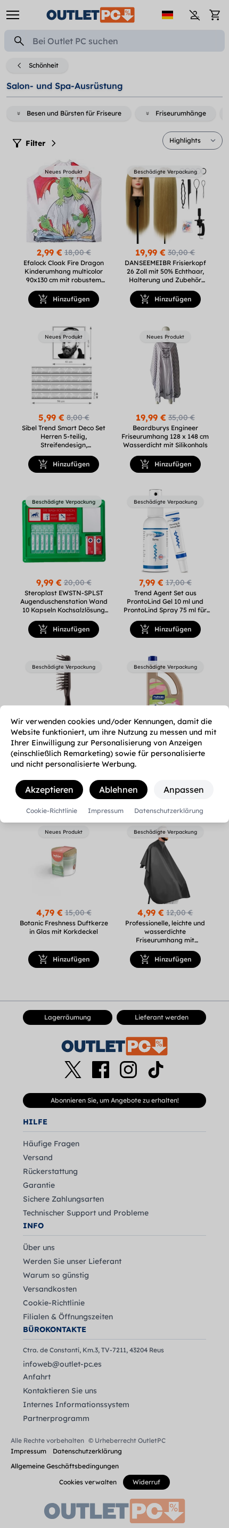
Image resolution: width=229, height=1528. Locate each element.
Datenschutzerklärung (168, 811)
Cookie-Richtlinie (51, 811)
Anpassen (183, 789)
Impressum (106, 811)
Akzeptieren (49, 789)
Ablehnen (118, 789)
